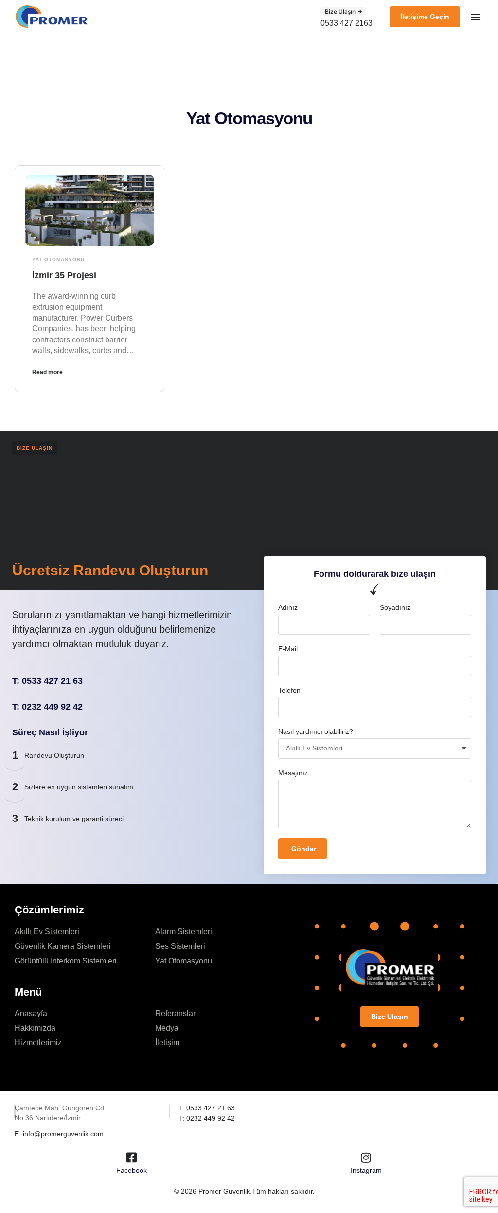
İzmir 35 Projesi (64, 275)
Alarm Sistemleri (183, 932)
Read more (47, 372)
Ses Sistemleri (180, 946)
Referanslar (175, 1013)
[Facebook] (132, 1157)
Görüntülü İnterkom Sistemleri (66, 961)
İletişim (167, 1042)
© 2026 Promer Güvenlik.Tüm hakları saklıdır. (244, 1191)
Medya (166, 1028)
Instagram (366, 1170)
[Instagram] (366, 1157)
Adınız (288, 607)
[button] (343, 11)
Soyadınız (395, 607)
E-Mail (288, 649)
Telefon (289, 690)
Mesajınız (293, 773)
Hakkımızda (35, 1028)
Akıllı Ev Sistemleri (47, 932)
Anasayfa (31, 1013)
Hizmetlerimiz (38, 1042)
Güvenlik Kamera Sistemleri (63, 946)
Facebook (131, 1170)
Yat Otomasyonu (58, 259)
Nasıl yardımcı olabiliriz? (315, 731)
